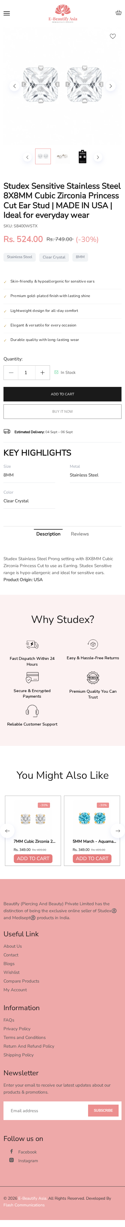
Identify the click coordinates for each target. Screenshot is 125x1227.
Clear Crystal (54, 257)
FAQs (8, 1020)
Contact (10, 955)
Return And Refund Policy (28, 1046)
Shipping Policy (18, 1055)
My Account (15, 990)
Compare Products (21, 981)
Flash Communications (24, 1205)
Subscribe (103, 1110)
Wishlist (11, 972)
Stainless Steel (19, 257)
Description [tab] (48, 534)
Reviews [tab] (80, 534)
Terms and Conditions (24, 1037)
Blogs (9, 964)
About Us (12, 946)
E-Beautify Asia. (32, 1198)
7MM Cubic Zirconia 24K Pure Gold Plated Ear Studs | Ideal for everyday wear (35, 841)
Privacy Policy (17, 1029)
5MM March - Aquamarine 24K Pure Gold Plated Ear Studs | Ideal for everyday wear (94, 841)
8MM (80, 257)
